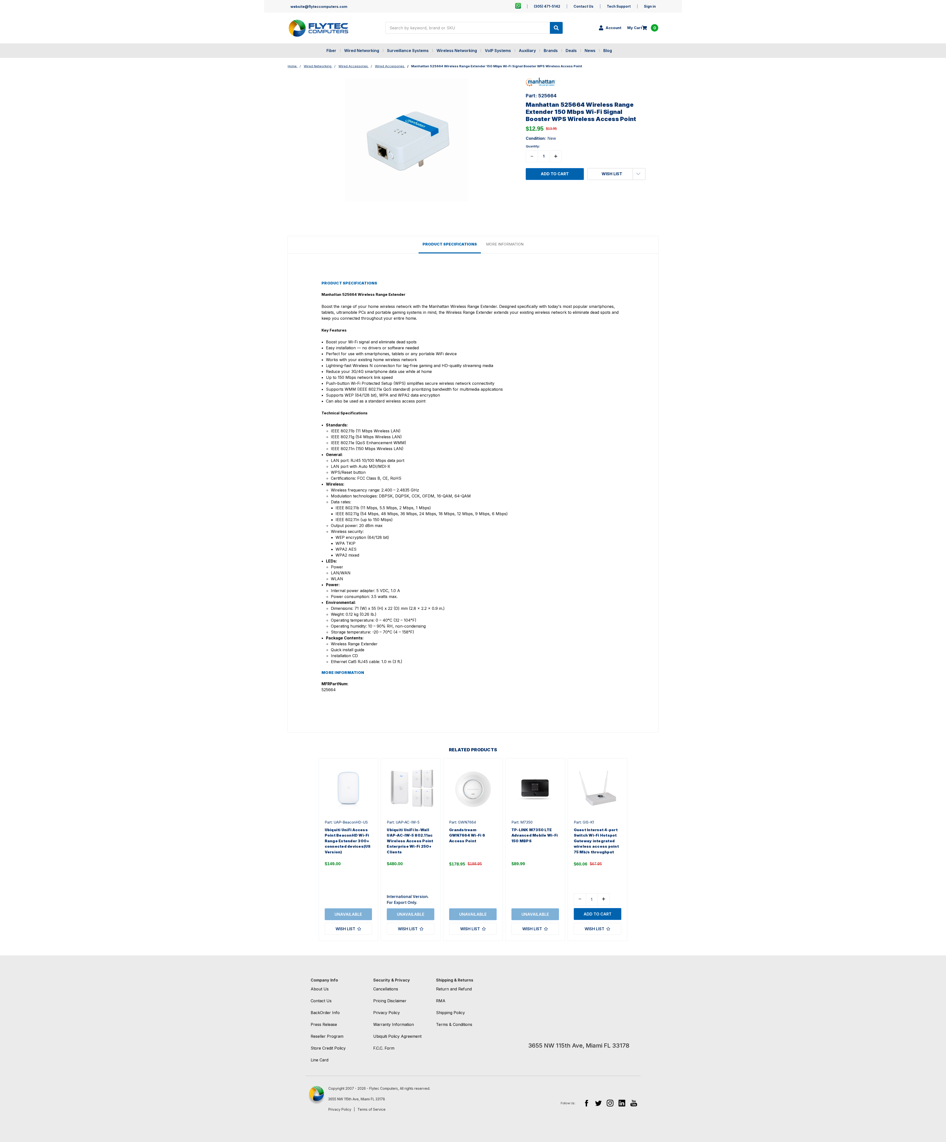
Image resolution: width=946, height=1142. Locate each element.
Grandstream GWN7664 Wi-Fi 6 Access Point (467, 835)
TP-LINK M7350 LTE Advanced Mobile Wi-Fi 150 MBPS (534, 835)
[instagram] (610, 1103)
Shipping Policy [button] (450, 1012)
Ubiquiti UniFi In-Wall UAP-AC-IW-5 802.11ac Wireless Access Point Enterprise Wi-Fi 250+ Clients (410, 840)
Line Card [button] (319, 1059)
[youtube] (634, 1103)
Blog (607, 50)
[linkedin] (622, 1103)
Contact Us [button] (321, 1000)
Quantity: (533, 146)
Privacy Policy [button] (386, 1012)
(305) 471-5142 (547, 6)
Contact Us (583, 6)
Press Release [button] (324, 1024)
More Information (505, 244)
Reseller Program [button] (327, 1036)
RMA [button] (440, 1000)
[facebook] (586, 1103)
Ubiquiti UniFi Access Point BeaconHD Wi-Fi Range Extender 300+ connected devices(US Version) (348, 840)
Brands (551, 50)
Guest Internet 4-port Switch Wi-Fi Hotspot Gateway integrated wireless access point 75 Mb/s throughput (596, 840)
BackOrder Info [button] (325, 1012)
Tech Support (619, 6)
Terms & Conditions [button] (454, 1024)
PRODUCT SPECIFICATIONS (449, 244)
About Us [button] (320, 988)
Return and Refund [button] (454, 988)
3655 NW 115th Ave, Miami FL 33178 (356, 1099)
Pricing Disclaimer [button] (389, 1000)
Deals (571, 50)
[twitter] (598, 1103)
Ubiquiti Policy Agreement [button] (397, 1036)
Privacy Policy (339, 1109)
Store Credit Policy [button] (328, 1048)
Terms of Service (371, 1109)
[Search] (556, 28)
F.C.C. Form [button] (383, 1048)
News (590, 50)
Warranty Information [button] (393, 1024)
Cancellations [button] (385, 988)
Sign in (650, 6)
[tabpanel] (348, 849)
